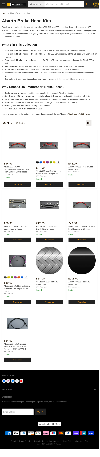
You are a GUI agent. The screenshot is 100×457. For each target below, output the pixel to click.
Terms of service (25, 441)
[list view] (94, 123)
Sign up (40, 411)
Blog (86, 441)
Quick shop (17, 184)
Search (13, 441)
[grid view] (88, 123)
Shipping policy (53, 441)
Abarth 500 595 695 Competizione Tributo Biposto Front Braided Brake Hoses (16, 169)
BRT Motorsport (9, 174)
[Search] (87, 4)
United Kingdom (48, 424)
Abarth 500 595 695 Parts (78, 114)
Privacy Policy (67, 441)
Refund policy (39, 441)
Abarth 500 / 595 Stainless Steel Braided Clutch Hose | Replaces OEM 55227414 (15, 346)
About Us (78, 441)
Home (4, 13)
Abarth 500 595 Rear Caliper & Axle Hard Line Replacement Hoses (17, 288)
